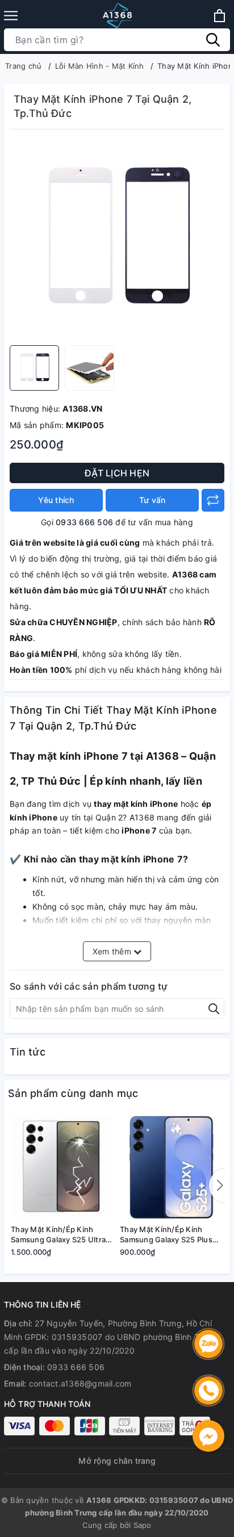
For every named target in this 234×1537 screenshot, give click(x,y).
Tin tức (27, 1052)
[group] (117, 240)
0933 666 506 (84, 522)
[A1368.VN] (117, 15)
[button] (217, 1186)
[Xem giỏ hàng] (219, 15)
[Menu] (11, 15)
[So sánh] (213, 500)
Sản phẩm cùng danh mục (73, 1093)
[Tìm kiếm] (213, 39)
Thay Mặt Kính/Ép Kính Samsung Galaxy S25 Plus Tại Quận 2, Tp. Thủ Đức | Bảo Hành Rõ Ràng (166, 1235)
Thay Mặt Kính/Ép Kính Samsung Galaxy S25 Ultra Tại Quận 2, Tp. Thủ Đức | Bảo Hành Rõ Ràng (58, 1235)
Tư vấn (152, 500)
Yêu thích (56, 500)
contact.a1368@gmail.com (80, 1383)
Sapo (142, 1525)
